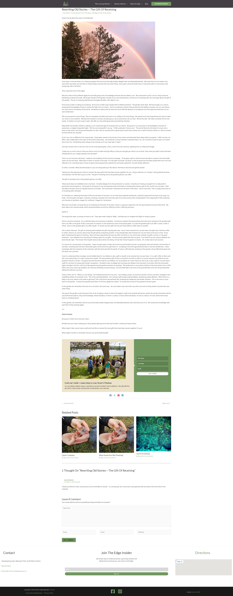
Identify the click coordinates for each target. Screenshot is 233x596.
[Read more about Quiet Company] (79, 434)
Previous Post (67, 403)
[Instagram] (120, 591)
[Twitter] (114, 395)
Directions (202, 553)
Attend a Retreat (120, 4)
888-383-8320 (6, 566)
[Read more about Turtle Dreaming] (153, 434)
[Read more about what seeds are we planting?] (116, 434)
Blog (146, 4)
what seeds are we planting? (111, 455)
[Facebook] (110, 395)
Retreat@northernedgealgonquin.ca (14, 571)
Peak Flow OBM (195, 592)
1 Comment (66, 13)
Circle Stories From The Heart (81, 13)
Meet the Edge (135, 4)
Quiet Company (68, 455)
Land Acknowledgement (34, 593)
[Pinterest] (118, 395)
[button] (110, 4)
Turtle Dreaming (143, 454)
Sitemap (52, 590)
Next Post (166, 403)
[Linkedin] (122, 395)
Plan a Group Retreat (102, 4)
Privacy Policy (48, 593)
